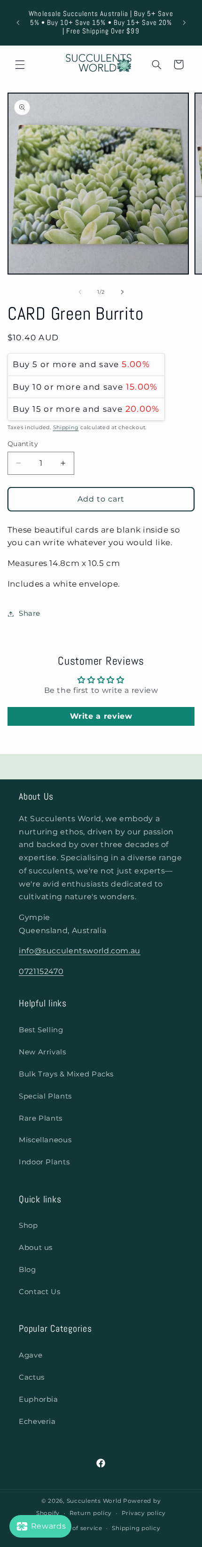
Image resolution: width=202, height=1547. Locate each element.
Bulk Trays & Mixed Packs (66, 1074)
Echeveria (37, 1421)
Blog (27, 1269)
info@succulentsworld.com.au (79, 950)
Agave (30, 1355)
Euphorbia (38, 1399)
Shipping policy (136, 1528)
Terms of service (76, 1528)
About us (36, 1247)
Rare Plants (40, 1118)
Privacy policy (144, 1513)
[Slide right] (122, 292)
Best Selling (41, 1030)
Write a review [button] (101, 716)
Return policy (91, 1513)
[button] (20, 64)
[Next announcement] (184, 22)
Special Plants (45, 1096)
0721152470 (41, 971)
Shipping (66, 427)
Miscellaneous (45, 1140)
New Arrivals (42, 1052)
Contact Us (39, 1292)
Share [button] (29, 613)
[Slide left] (80, 292)
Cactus (32, 1377)
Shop (28, 1225)
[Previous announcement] (18, 22)
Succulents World (94, 1501)
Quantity (23, 444)
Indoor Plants (44, 1162)
